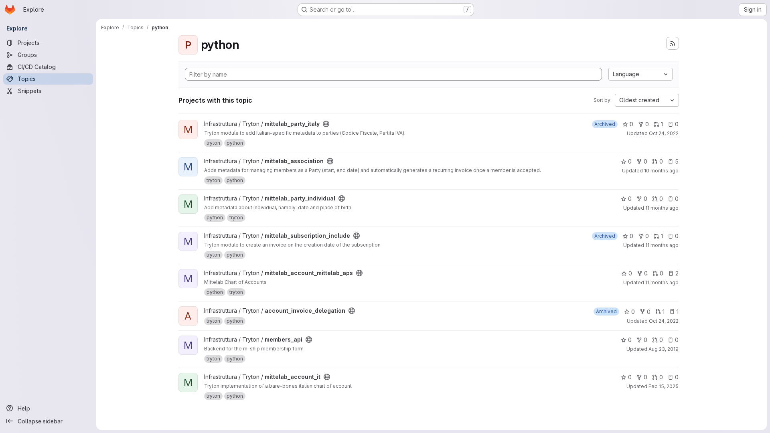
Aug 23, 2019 (663, 349)
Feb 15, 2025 (663, 386)
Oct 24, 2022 (664, 133)
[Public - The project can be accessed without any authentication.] (326, 124)
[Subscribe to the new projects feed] (672, 43)
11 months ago (662, 208)
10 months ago (661, 171)
